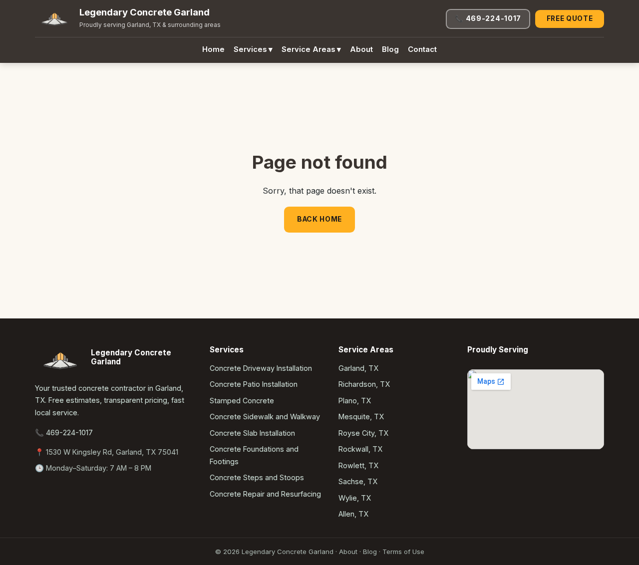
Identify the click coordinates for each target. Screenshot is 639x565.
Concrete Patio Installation (254, 384)
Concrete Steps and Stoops (257, 477)
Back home (319, 219)
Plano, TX (354, 400)
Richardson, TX (364, 384)
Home (213, 49)
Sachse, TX (357, 481)
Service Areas (311, 49)
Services (253, 49)
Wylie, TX (354, 498)
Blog (390, 49)
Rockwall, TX (360, 449)
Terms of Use (403, 552)
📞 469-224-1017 (488, 18)
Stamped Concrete (242, 400)
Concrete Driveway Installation (261, 368)
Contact (422, 49)
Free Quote (570, 18)
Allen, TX (353, 514)
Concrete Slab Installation (252, 433)
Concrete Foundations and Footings (254, 455)
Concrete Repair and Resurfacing (265, 494)
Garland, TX (358, 368)
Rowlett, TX (358, 465)
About (361, 49)
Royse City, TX (363, 433)
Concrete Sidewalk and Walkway (265, 416)
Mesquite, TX (361, 416)
